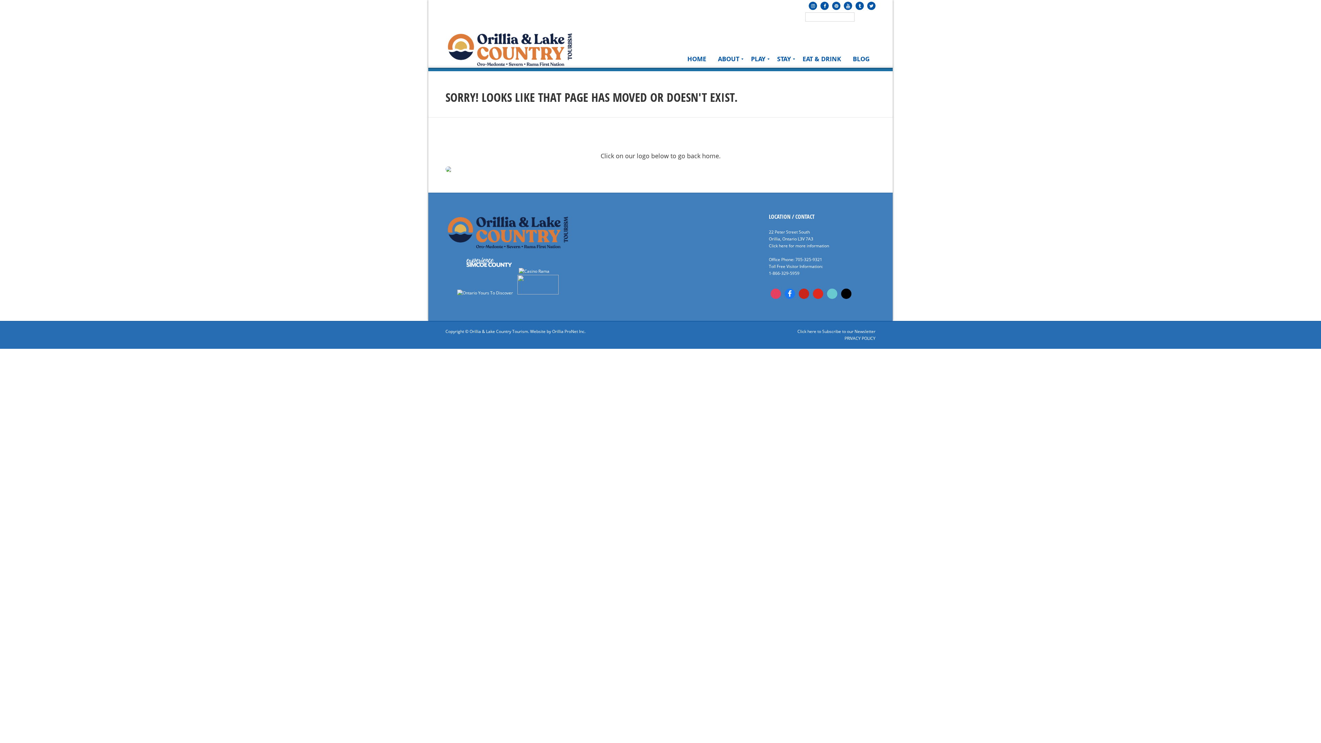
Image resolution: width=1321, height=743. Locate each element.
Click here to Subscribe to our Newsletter (836, 331)
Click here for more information (799, 246)
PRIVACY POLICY (860, 338)
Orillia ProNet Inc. (569, 331)
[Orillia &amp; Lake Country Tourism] (509, 49)
